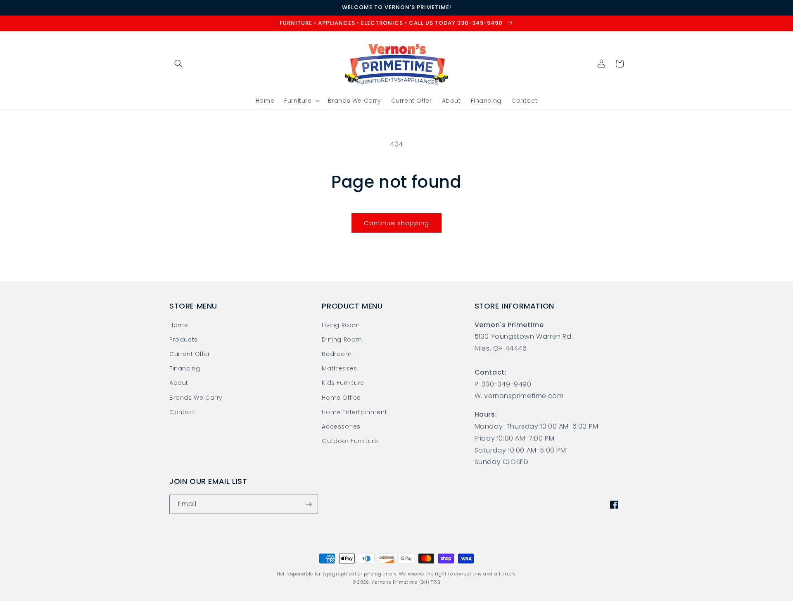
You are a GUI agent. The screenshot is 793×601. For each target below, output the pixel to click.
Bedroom (336, 354)
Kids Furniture (343, 383)
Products (183, 339)
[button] (178, 63)
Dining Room (342, 339)
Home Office (341, 398)
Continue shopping (396, 223)
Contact (182, 412)
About (178, 383)
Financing (184, 368)
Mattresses (339, 368)
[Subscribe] (308, 504)
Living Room (341, 325)
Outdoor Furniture (350, 441)
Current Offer (189, 354)
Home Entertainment (354, 412)
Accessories (341, 426)
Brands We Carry (196, 398)
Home (178, 325)
